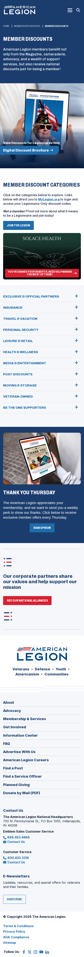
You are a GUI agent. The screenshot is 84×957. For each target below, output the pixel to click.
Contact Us (16, 842)
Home (6, 26)
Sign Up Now (42, 527)
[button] (70, 10)
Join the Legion (19, 226)
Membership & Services (27, 26)
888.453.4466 (18, 837)
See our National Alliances (27, 600)
